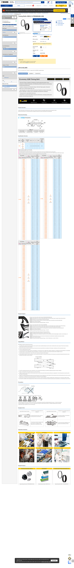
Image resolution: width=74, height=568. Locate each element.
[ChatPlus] (70, 555)
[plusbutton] (45, 47)
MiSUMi (2, 1)
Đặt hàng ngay (37, 56)
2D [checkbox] (4, 81)
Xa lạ (14, 89)
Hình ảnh (4, 32)
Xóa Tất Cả (14, 17)
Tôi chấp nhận (54, 560)
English (70, 1)
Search (42, 2)
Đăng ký (44, 43)
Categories (7, 5)
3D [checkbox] (11, 81)
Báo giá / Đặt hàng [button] (61, 6)
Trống (14, 32)
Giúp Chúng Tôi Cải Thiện (65, 13)
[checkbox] (9, 30)
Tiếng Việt (70, 2)
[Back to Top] (73, 561)
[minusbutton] (41, 47)
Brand (19, 5)
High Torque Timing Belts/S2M (43, 26)
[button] (70, 6)
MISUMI (41, 36)
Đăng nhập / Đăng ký (61, 2)
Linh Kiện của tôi (60, 22)
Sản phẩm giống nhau (60, 23)
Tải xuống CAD (59, 20)
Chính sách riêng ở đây (46, 561)
